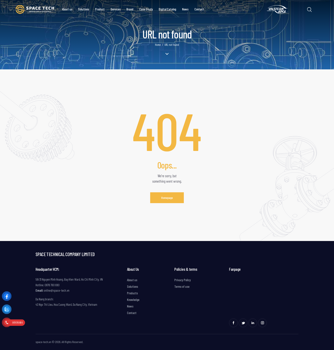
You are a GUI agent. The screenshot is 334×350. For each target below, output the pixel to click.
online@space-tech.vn (56, 290)
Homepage (167, 197)
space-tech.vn (43, 342)
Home (158, 44)
